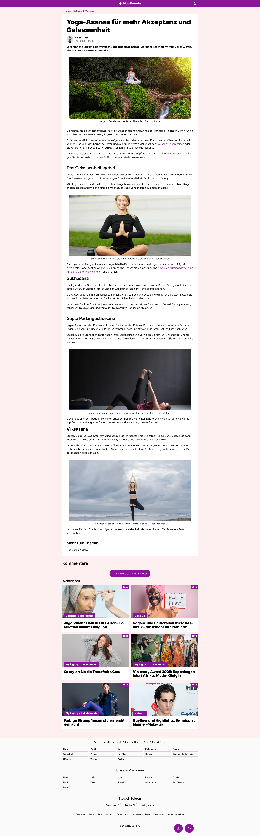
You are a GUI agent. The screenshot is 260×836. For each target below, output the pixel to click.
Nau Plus (122, 754)
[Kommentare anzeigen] (189, 828)
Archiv (121, 759)
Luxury (148, 777)
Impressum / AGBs (141, 814)
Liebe (120, 777)
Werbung (80, 814)
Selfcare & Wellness (84, 11)
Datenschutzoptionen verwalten (169, 814)
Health (66, 777)
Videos (93, 754)
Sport (120, 749)
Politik (93, 749)
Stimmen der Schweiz (183, 754)
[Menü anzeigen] (195, 3)
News (65, 749)
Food (65, 782)
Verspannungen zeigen (171, 144)
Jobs (100, 814)
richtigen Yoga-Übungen (171, 153)
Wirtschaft (68, 754)
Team (91, 814)
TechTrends (178, 782)
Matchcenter (151, 749)
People (176, 749)
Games (148, 754)
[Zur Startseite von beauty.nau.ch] (130, 3)
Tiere (92, 782)
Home (67, 11)
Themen (94, 759)
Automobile (150, 782)
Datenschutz (123, 814)
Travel (121, 782)
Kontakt (109, 814)
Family (176, 777)
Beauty (66, 787)
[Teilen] (178, 828)
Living (93, 777)
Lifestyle (67, 759)
